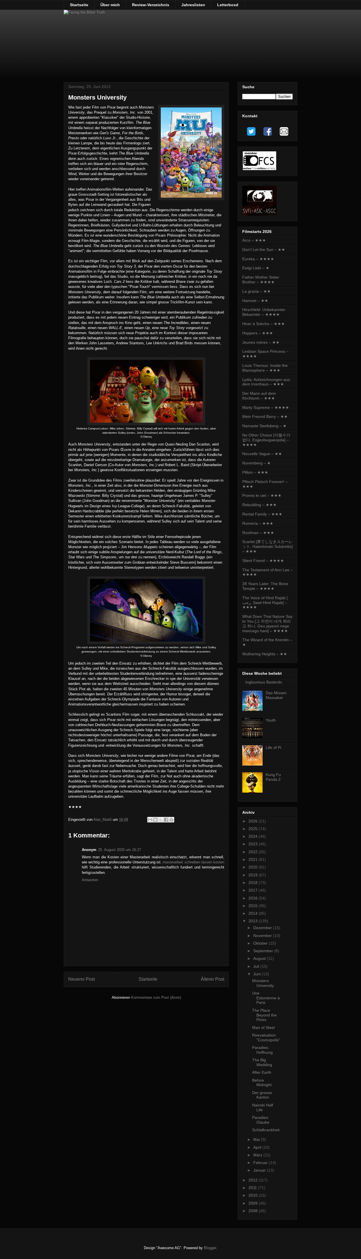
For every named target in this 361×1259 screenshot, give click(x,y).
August (260, 958)
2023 (253, 844)
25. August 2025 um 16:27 (119, 850)
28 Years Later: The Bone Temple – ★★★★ (265, 586)
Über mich (110, 5)
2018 (253, 882)
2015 (253, 905)
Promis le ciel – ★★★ (261, 495)
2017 (253, 890)
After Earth (261, 1072)
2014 (253, 913)
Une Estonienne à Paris (266, 998)
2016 (253, 898)
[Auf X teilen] (161, 820)
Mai (257, 1139)
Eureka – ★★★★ (258, 259)
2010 (253, 1195)
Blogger (210, 1248)
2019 (253, 875)
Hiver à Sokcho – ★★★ (263, 323)
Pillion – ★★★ (255, 472)
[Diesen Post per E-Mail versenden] (150, 820)
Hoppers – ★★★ (257, 333)
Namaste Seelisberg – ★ (264, 426)
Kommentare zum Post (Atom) (156, 997)
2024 (253, 836)
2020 (253, 867)
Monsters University (263, 983)
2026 (253, 821)
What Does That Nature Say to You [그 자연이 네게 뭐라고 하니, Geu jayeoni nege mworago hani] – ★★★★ (267, 623)
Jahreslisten (193, 5)
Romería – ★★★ (257, 523)
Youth (271, 720)
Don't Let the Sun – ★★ (263, 249)
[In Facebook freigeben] (166, 820)
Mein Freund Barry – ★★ (265, 416)
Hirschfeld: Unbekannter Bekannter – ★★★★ (263, 312)
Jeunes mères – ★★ (260, 342)
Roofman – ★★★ (258, 532)
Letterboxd (227, 5)
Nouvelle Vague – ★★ (262, 453)
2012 (253, 1180)
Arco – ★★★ (254, 240)
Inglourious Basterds (263, 682)
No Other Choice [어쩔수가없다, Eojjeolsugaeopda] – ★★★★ (266, 440)
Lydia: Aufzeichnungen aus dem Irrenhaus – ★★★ (266, 382)
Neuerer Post (81, 979)
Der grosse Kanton (262, 1095)
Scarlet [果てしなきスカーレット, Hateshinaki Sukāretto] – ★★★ (267, 546)
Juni (257, 974)
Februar (261, 1162)
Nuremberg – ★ (256, 463)
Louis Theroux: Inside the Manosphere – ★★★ (265, 367)
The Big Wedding (262, 1062)
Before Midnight (262, 1082)
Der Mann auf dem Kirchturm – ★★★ (259, 395)
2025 (253, 828)
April (257, 1147)
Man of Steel (263, 1027)
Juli (256, 966)
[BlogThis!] (155, 820)
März (258, 1155)
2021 (253, 859)
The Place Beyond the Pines (264, 1015)
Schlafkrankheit (265, 1130)
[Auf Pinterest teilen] (171, 820)
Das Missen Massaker (276, 695)
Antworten (90, 880)
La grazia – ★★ (256, 291)
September (263, 951)
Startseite (79, 5)
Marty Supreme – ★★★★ (265, 407)
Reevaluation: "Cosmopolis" (266, 1037)
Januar (260, 1170)
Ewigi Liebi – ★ (255, 268)
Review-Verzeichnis (150, 5)
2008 (253, 1211)
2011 (253, 1187)
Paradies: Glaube (260, 1119)
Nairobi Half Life (262, 1107)
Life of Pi (273, 747)
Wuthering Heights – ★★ (264, 654)
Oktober (261, 943)
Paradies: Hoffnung (262, 1050)
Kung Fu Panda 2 (273, 777)
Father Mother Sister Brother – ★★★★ (260, 279)
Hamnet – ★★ (255, 300)
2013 (253, 921)
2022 (253, 852)
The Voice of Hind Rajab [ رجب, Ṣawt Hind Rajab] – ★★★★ (265, 603)
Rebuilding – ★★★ (259, 504)
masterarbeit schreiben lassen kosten (193, 862)
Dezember (263, 927)
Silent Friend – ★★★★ (263, 560)
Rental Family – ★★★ (262, 514)
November (263, 935)
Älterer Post (212, 979)
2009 (253, 1203)
